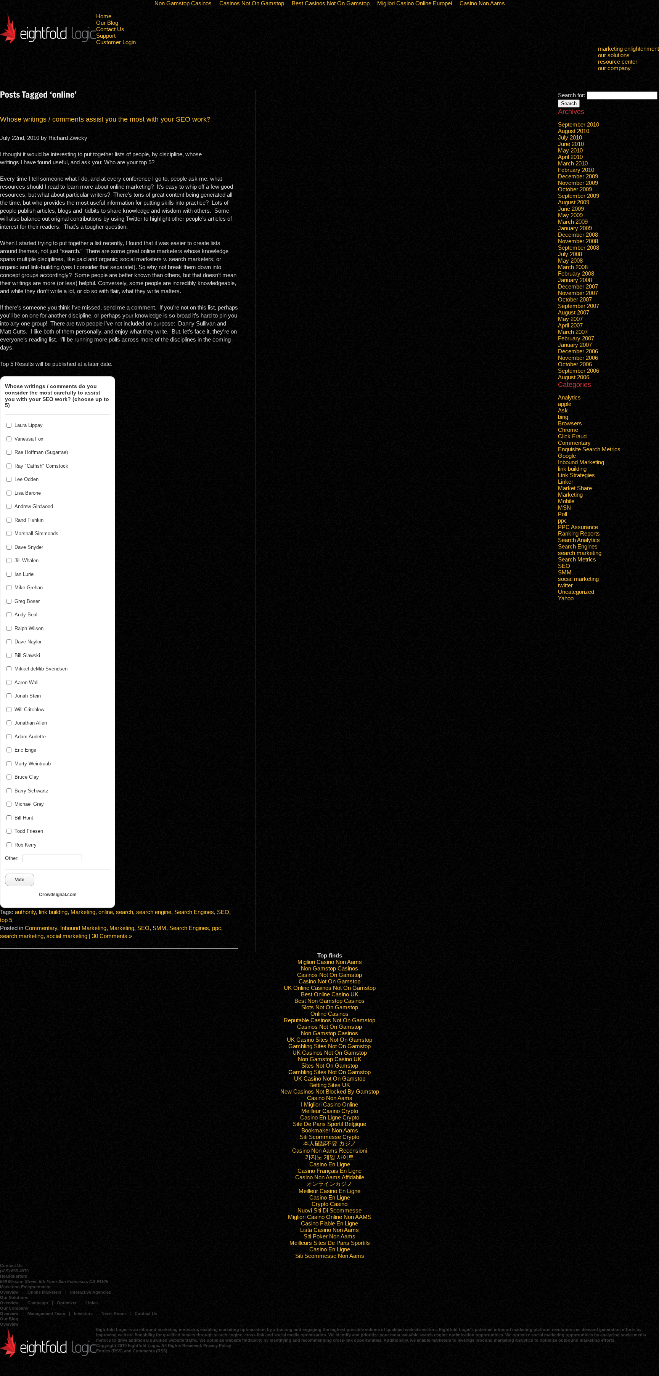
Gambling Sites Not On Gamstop (329, 1046)
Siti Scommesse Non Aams (329, 1256)
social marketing (67, 936)
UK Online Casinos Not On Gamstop (330, 988)
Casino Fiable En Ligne (329, 1223)
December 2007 (578, 286)
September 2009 (578, 195)
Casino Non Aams (329, 1098)
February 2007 (576, 338)
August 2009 (573, 202)
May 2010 (570, 150)
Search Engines (194, 912)
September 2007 (578, 306)
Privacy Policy (217, 1345)
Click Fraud (572, 436)
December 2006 (578, 351)
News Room (113, 1313)
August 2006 (573, 377)
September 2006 (578, 370)
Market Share (575, 488)
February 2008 (576, 273)
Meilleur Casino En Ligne (329, 1191)
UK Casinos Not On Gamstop (330, 1052)
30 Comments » (112, 936)
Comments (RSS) (150, 1351)
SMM (159, 928)
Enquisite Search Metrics (589, 449)
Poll (562, 514)
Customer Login (116, 42)
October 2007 (575, 299)
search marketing (21, 936)
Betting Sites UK (329, 1085)
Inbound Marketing (83, 928)
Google (567, 455)
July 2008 (570, 254)
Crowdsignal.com (58, 894)
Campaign (37, 1303)
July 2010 (570, 137)
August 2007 (573, 312)
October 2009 (575, 189)
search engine (153, 912)
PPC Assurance (578, 527)
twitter (565, 585)
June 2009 (571, 208)
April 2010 (570, 157)
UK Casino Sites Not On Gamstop (329, 1039)
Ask (563, 410)
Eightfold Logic (48, 28)
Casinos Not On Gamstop (329, 975)
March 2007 (573, 332)
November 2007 (578, 293)
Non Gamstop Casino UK (330, 1059)
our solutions (614, 55)
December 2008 (578, 234)
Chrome (568, 430)
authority (25, 912)
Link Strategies (576, 475)
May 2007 (570, 319)
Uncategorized (576, 592)
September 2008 (578, 247)
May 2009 (570, 215)
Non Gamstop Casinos (329, 968)
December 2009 (578, 176)
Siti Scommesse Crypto (329, 1137)
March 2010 (573, 163)
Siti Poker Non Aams (329, 1236)
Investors (83, 1313)
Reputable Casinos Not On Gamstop (329, 1020)
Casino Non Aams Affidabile (329, 1177)
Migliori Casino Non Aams (329, 962)
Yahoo (566, 598)
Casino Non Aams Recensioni (329, 1150)
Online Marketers (44, 1292)
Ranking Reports (579, 533)
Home (103, 16)
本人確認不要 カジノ (329, 1143)
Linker (565, 481)
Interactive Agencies (90, 1292)
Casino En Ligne (329, 1164)
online (105, 912)
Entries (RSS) (109, 1351)
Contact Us (110, 29)
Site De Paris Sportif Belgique (329, 1124)
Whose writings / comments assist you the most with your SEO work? (105, 119)
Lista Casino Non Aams (329, 1230)
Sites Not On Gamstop (329, 1065)
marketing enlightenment (628, 48)
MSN (564, 507)
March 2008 (573, 267)
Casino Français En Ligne (329, 1171)
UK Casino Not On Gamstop (329, 1078)
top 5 (6, 920)
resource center (617, 61)
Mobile (566, 501)
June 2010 (571, 144)
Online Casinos (329, 1013)
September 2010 (578, 124)
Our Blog (107, 22)
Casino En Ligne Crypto (329, 1117)
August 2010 (573, 131)
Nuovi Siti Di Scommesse (329, 1210)
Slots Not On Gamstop (329, 1007)
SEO (223, 912)
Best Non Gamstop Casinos (329, 1001)
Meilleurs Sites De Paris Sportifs (329, 1243)
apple (564, 404)
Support (106, 35)
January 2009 (575, 228)
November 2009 (578, 183)
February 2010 (576, 170)
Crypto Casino (329, 1204)
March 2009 (573, 221)
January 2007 (575, 345)
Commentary (41, 928)
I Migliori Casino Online (329, 1104)
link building (53, 912)
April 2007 (570, 325)
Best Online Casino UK (329, 994)
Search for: (571, 95)
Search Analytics (579, 540)
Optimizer (67, 1303)
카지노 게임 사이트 (329, 1157)
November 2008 (578, 241)
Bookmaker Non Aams (329, 1130)
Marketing (83, 912)
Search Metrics (577, 559)
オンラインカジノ (329, 1183)
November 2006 (578, 357)
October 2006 (575, 364)
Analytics (569, 397)
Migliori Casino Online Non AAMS (329, 1217)
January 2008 (575, 280)
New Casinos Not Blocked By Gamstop (329, 1091)
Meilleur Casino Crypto (329, 1111)
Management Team (46, 1313)
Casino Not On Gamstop (329, 981)
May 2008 (570, 260)
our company (614, 68)
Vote (19, 879)
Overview (9, 1292)
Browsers (570, 423)
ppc (216, 928)
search (124, 912)
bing (563, 417)
